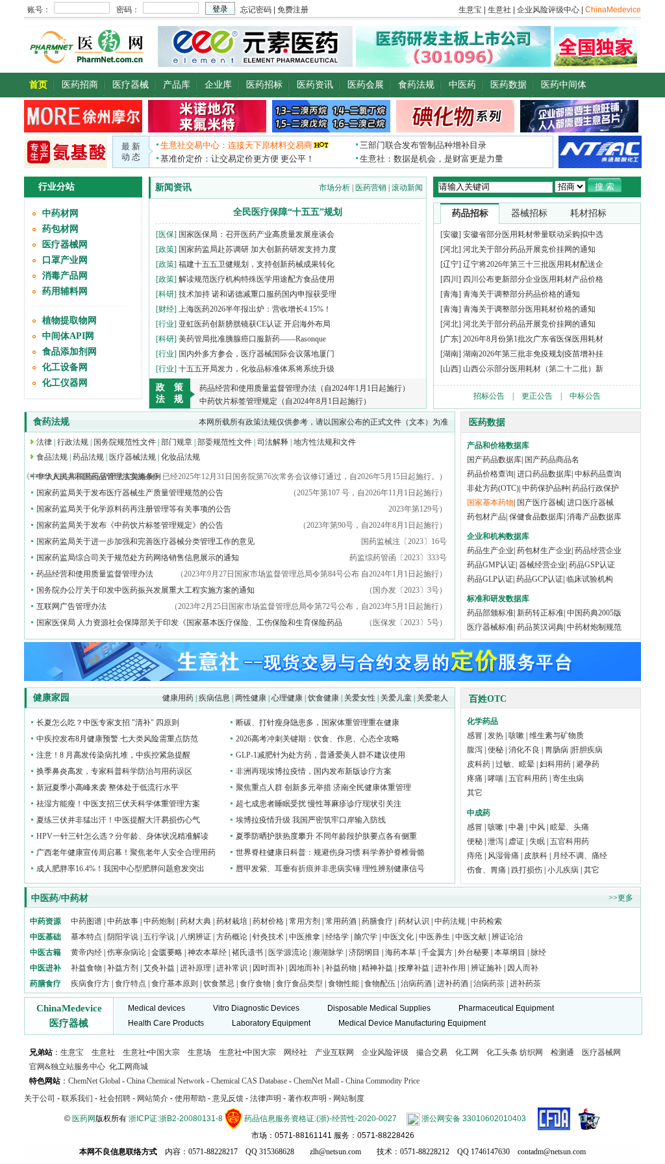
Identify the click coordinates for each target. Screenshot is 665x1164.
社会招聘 (115, 1098)
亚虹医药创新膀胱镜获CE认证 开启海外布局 (255, 323)
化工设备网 (65, 367)
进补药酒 (452, 983)
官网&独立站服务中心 (67, 1066)
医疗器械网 (65, 244)
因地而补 (305, 967)
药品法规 (88, 457)
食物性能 (343, 983)
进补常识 (232, 967)
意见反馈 (228, 1098)
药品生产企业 (490, 550)
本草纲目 (509, 952)
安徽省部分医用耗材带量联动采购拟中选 (533, 234)
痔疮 (475, 855)
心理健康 (287, 697)
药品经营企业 (598, 550)
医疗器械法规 (132, 457)
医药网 (83, 1118)
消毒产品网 (65, 275)
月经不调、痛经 (580, 855)
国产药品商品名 (552, 459)
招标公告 (489, 396)
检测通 (562, 1052)
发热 (495, 735)
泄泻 (495, 841)
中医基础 (45, 936)
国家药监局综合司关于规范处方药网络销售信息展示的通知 (137, 557)
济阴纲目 (364, 952)
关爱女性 (359, 697)
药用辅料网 (65, 291)
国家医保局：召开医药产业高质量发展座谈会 (256, 234)
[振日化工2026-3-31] (455, 129)
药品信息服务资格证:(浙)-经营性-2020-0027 (320, 1118)
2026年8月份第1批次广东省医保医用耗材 (533, 338)
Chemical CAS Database (249, 1080)
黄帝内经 (86, 952)
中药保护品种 (545, 488)
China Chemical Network (166, 1080)
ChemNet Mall (316, 1080)
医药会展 (365, 85)
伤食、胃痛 (486, 869)
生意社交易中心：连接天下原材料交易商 (236, 145)
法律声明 (265, 1098)
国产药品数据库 (494, 459)
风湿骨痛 (503, 855)
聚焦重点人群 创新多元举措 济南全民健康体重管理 (323, 787)
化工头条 (502, 1052)
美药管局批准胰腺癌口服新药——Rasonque (252, 338)
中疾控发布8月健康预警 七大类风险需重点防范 (117, 738)
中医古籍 (45, 952)
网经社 (295, 1052)
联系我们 (77, 1098)
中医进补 (45, 967)
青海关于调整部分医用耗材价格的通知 (529, 309)
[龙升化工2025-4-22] (331, 129)
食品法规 (52, 457)
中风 (537, 827)
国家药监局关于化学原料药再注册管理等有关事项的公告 (133, 509)
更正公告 (537, 396)
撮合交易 (431, 1052)
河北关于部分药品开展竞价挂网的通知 (529, 249)
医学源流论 (287, 952)
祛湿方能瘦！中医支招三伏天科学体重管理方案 (118, 803)
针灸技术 (268, 936)
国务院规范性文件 (125, 442)
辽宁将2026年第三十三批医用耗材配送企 (533, 264)
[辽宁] (450, 264)
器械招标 (529, 213)
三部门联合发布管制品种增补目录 (423, 145)
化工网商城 (128, 1066)
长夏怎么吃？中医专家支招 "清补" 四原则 (107, 722)
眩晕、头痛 (569, 827)
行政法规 (72, 442)
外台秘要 (473, 952)
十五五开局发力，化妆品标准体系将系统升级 (256, 368)
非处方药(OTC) (493, 488)
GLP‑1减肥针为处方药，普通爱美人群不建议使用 (320, 755)
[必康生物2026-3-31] (65, 165)
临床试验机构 (589, 579)
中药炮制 (159, 921)
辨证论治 (507, 936)
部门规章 (176, 442)
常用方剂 (304, 921)
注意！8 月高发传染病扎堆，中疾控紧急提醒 (113, 755)
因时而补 (269, 967)
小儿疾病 (563, 869)
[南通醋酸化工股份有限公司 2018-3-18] (600, 151)
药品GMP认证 (491, 564)
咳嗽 (516, 735)
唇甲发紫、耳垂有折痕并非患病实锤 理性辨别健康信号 (330, 868)
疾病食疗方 (90, 983)
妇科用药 (555, 764)
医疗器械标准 (490, 627)
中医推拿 (304, 936)
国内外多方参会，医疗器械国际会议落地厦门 (256, 353)
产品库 (176, 85)
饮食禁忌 (218, 983)
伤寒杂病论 (126, 952)
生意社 (103, 1052)
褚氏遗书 (247, 952)
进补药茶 (525, 983)
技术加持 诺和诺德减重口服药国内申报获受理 (257, 294)
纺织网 (531, 1052)
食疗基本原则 (174, 983)
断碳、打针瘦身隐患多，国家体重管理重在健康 (317, 722)
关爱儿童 (396, 697)
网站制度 (348, 1098)
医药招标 (264, 85)
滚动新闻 (407, 187)
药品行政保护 (595, 488)
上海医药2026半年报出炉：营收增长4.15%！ (255, 309)
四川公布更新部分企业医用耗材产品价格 (533, 279)
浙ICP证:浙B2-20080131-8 (176, 1118)
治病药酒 (416, 983)
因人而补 (522, 967)
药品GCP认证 (539, 579)
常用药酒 (341, 921)
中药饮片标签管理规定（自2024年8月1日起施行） (285, 401)
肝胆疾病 (587, 749)
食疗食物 (255, 983)
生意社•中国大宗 (151, 1052)
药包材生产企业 (544, 550)
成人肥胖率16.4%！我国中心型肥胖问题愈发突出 (120, 868)
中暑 (516, 827)
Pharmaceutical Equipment (506, 1008)
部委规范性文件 (224, 442)
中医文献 (470, 936)
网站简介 (152, 1098)
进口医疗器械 (590, 502)
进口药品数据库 (544, 473)
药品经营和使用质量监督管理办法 (94, 573)
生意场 (199, 1052)
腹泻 (475, 749)
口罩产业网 (65, 260)
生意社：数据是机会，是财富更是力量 (431, 159)
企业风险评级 (385, 1052)
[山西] (450, 368)
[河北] (450, 249)
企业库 (218, 85)
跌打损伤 (526, 869)
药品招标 (470, 213)
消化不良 (524, 749)
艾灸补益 (159, 967)
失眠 (537, 841)
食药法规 (416, 85)
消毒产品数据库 (594, 516)
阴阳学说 (122, 936)
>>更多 (621, 897)
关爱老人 (432, 697)
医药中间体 (563, 85)
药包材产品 (486, 516)
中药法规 (450, 921)
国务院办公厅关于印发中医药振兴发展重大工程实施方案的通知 (145, 590)
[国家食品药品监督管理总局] (554, 1118)
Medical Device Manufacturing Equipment (412, 1023)
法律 (44, 442)
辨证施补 (486, 967)
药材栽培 (231, 921)
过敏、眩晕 (515, 764)
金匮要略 (166, 952)
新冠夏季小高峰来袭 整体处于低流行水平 (107, 787)
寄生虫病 (568, 778)
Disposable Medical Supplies (379, 1008)
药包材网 (60, 229)
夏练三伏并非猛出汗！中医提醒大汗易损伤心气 (118, 819)
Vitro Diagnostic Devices (256, 1008)
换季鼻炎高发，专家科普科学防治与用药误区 (114, 771)
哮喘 (495, 778)
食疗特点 (130, 983)
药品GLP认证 (490, 579)
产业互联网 (334, 1052)
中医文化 (398, 936)
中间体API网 (68, 336)
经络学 (337, 936)
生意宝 (72, 1052)
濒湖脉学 (328, 952)
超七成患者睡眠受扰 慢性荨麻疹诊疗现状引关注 (318, 803)
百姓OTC (488, 699)
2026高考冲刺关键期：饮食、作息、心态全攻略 (317, 738)
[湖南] (450, 353)
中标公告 (585, 396)
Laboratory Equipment (271, 1023)
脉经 (538, 952)
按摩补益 (413, 967)
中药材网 (60, 213)
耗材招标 (588, 213)
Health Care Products (166, 1023)
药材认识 (413, 921)
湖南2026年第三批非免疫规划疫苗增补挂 (533, 353)
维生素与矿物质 (556, 735)
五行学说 (159, 936)
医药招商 (80, 85)
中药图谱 (86, 921)
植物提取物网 (69, 320)
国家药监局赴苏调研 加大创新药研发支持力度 (257, 249)
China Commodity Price (382, 1080)
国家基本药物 (490, 502)
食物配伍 (379, 983)
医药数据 (508, 85)
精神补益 (378, 967)
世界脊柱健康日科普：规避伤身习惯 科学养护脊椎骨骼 (330, 852)
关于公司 (39, 1098)
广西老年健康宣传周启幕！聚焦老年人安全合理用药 (126, 852)
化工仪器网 (65, 383)
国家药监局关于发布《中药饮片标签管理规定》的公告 (129, 525)
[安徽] (450, 234)
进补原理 (196, 967)
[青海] (450, 294)
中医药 (462, 85)
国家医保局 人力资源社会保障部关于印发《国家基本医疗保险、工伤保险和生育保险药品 (189, 622)
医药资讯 (315, 85)
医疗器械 (130, 85)
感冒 (475, 735)
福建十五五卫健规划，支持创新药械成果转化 (256, 264)
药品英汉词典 (540, 627)
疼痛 (475, 778)
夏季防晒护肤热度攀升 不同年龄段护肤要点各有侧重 (326, 836)
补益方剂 (123, 967)
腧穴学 (365, 936)
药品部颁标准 (490, 612)
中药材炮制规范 (594, 627)
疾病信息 (214, 697)
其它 (475, 792)
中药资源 (45, 921)
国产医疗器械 (540, 502)
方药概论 (231, 936)
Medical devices (156, 1008)
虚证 (516, 841)
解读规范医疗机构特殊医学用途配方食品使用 (256, 279)
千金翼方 (437, 952)
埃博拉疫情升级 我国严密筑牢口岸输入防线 (311, 819)
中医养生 (434, 936)
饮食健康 (323, 697)
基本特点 (86, 936)
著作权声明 (307, 1098)
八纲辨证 (195, 936)
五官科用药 (527, 778)
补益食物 (86, 967)
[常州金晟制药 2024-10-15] (207, 129)
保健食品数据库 (536, 516)
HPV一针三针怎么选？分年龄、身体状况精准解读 (122, 836)
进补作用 (451, 967)
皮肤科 (535, 855)
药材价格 (268, 921)
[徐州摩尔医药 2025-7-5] (83, 129)
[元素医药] (255, 64)
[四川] (450, 279)
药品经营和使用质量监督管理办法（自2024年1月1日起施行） (304, 388)
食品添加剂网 (69, 351)
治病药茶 (489, 983)
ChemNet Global (94, 1080)
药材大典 (195, 921)
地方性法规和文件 (325, 442)
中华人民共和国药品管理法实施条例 (98, 476)
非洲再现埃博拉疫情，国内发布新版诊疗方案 (314, 771)
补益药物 (341, 967)
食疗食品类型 (299, 983)
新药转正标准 (540, 612)
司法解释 (272, 442)
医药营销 (370, 187)
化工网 (467, 1052)
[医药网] (89, 63)
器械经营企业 (542, 564)
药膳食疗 (377, 921)
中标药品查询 (598, 473)
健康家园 (51, 697)
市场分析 (334, 187)
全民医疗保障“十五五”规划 (287, 212)
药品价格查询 (490, 473)
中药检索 (486, 921)
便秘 (495, 749)
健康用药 (178, 697)
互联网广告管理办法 (71, 606)
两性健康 (250, 697)
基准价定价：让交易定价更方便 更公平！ (237, 159)
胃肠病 (556, 749)
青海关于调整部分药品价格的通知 (521, 294)
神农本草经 (207, 952)
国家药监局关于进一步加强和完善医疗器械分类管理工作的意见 (145, 541)
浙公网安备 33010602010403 (474, 1118)
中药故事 (122, 921)
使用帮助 (190, 1098)
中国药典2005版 (594, 612)
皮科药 (478, 764)
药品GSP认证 (592, 564)
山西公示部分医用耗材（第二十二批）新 (533, 368)
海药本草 (400, 952)
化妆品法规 (180, 457)
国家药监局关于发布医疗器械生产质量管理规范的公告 (129, 492)
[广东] (450, 338)
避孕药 (587, 764)
